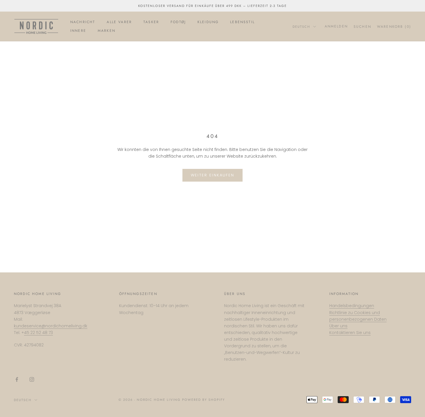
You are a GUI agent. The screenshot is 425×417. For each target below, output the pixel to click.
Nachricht (82, 22)
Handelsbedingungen (351, 306)
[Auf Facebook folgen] (17, 379)
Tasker (151, 22)
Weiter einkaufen (212, 175)
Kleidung (208, 22)
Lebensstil (242, 22)
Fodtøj (178, 22)
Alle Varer (119, 22)
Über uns (338, 326)
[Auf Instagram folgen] (32, 379)
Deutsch (301, 26)
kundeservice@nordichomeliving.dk (50, 326)
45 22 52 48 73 (38, 332)
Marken (106, 30)
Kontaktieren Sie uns (350, 332)
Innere (78, 30)
